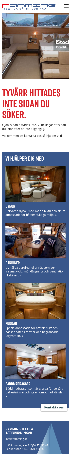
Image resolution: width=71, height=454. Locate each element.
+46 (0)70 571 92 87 (36, 445)
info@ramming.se (16, 439)
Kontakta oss (54, 407)
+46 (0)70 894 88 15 (35, 449)
